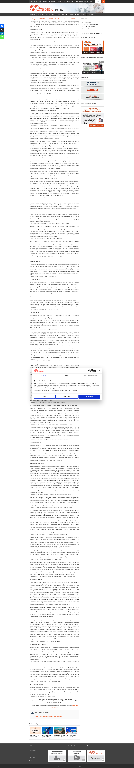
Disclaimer (31, 754)
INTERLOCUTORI (74, 1)
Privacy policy (32, 757)
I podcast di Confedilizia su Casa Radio (93, 33)
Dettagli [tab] (67, 375)
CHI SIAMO (45, 1)
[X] (2, 30)
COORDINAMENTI (66, 1)
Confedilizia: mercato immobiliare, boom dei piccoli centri (59, 736)
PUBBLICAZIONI (82, 1)
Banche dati (91, 14)
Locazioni (32, 14)
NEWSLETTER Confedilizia (89, 26)
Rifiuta (45, 396)
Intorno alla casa (74, 14)
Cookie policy (32, 760)
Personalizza (66, 396)
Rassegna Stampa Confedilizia (91, 24)
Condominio (41, 14)
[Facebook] (2, 26)
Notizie (83, 14)
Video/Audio (86, 28)
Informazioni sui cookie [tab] (90, 375)
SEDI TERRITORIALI (52, 1)
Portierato (65, 14)
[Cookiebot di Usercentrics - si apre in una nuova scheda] (89, 370)
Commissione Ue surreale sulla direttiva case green (47, 736)
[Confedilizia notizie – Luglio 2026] (93, 47)
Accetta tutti (89, 396)
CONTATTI (89, 1)
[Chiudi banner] (99, 370)
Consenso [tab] (44, 375)
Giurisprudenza (50, 14)
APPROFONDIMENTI (86, 22)
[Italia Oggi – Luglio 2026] (93, 67)
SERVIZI (59, 1)
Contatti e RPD (32, 750)
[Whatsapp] (2, 37)
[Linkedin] (2, 33)
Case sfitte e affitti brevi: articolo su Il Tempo (34, 736)
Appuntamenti (87, 31)
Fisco (58, 14)
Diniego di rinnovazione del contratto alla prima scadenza (48, 716)
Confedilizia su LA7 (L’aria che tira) (71, 735)
